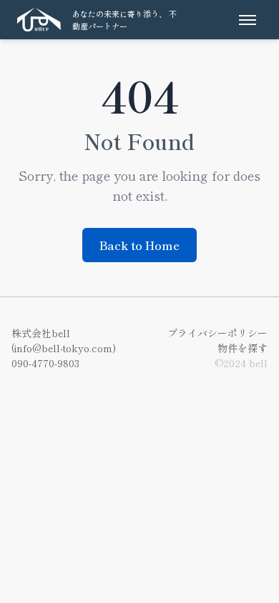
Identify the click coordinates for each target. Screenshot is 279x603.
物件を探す (242, 348)
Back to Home (139, 245)
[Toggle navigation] (247, 20)
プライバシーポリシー (217, 333)
